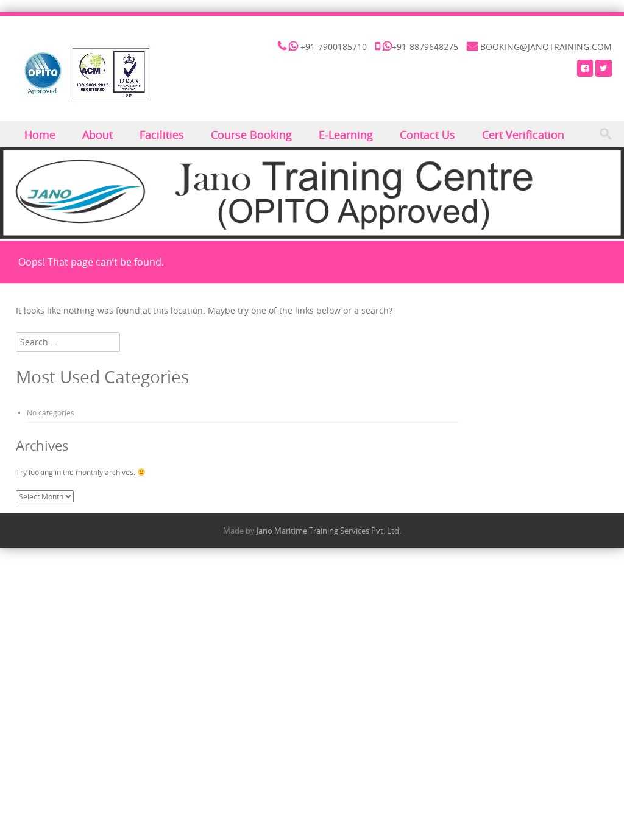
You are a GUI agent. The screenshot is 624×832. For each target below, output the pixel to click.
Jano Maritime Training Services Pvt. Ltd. (329, 530)
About (97, 134)
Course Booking (251, 134)
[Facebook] (585, 67)
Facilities (162, 134)
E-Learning (346, 134)
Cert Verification (523, 134)
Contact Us (427, 134)
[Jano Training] (86, 73)
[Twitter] (603, 67)
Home (39, 134)
